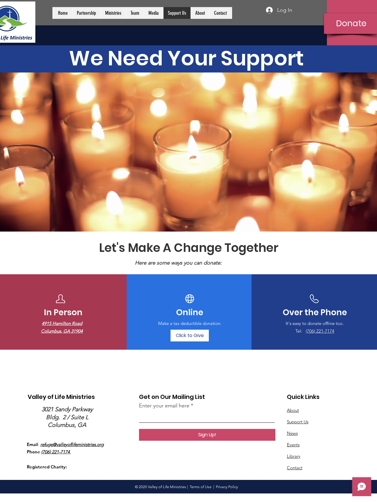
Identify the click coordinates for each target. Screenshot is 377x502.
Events (293, 444)
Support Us (297, 422)
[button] (86, 13)
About (293, 410)
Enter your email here (164, 405)
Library (293, 456)
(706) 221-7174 (320, 331)
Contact (294, 467)
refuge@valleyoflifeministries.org (72, 444)
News (292, 433)
